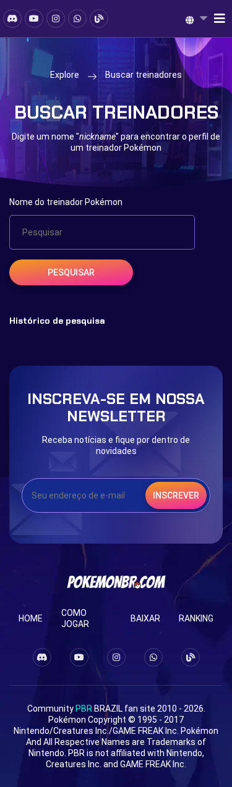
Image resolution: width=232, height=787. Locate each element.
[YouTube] (34, 18)
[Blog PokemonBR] (99, 18)
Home (31, 618)
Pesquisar (71, 272)
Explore (64, 75)
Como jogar (75, 618)
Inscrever (176, 495)
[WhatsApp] (77, 18)
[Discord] (12, 18)
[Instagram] (55, 18)
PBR (83, 708)
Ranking (196, 618)
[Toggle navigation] (216, 18)
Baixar (145, 618)
